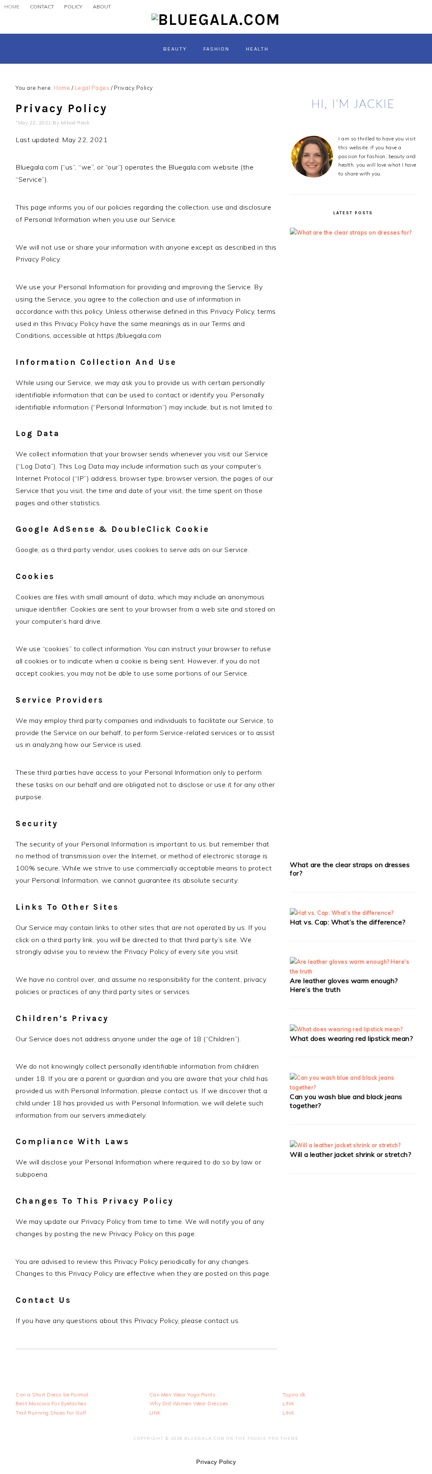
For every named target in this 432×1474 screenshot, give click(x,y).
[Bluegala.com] (216, 20)
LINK (155, 1412)
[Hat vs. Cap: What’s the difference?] (342, 912)
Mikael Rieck (75, 123)
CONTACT (42, 6)
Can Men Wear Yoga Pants (182, 1394)
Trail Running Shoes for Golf (51, 1412)
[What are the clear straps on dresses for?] (353, 232)
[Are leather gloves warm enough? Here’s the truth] (353, 971)
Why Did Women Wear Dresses (189, 1403)
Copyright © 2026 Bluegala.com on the (191, 1438)
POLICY (73, 6)
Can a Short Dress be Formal (52, 1394)
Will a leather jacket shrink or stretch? (350, 1154)
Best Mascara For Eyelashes (51, 1403)
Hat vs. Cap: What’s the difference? (348, 922)
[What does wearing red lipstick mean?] (346, 1029)
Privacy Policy (216, 1461)
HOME (11, 6)
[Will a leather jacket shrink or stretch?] (345, 1145)
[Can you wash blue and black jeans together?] (353, 1087)
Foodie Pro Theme (273, 1438)
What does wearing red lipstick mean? (351, 1038)
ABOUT (102, 6)
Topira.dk (294, 1394)
